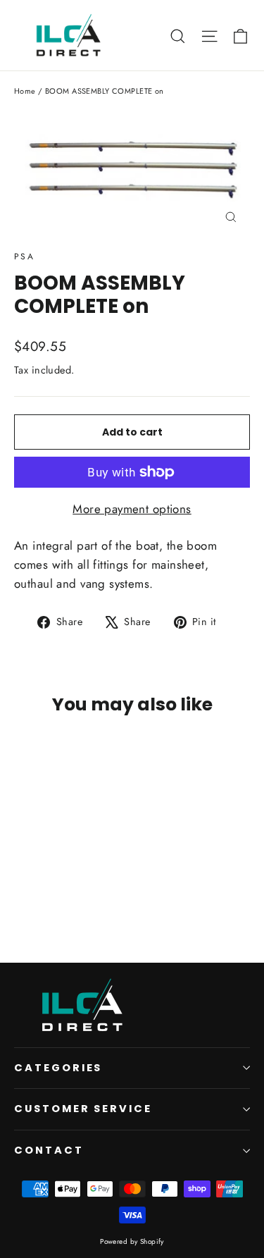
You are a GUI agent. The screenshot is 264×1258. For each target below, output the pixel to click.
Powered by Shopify (132, 1241)
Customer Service (83, 1109)
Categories (58, 1068)
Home (25, 91)
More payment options (132, 508)
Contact (49, 1150)
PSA (24, 256)
